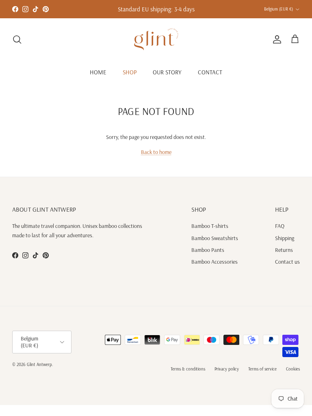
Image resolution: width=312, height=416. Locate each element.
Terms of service (262, 369)
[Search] (17, 39)
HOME (98, 72)
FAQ (279, 226)
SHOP (129, 72)
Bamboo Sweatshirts (214, 238)
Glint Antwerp (39, 364)
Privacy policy (226, 369)
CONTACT (210, 72)
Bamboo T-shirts (209, 226)
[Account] (275, 39)
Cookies (293, 369)
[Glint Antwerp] (156, 39)
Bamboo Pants (207, 250)
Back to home (156, 152)
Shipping (284, 238)
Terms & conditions (188, 369)
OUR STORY (167, 72)
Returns (284, 250)
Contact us (287, 261)
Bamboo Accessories (214, 261)
